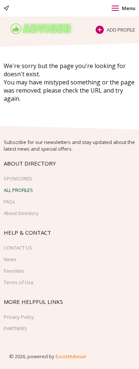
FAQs (9, 201)
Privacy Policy (19, 317)
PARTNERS (15, 328)
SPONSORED (18, 178)
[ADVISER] (46, 29)
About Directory (21, 213)
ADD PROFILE (121, 29)
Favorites (14, 270)
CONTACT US (18, 247)
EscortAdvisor (71, 356)
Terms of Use (19, 282)
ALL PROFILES (18, 190)
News (10, 259)
